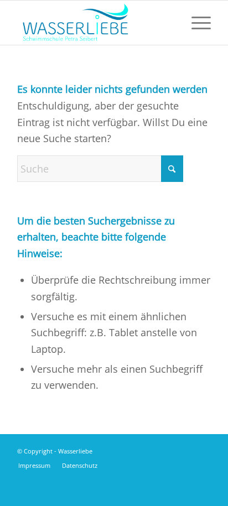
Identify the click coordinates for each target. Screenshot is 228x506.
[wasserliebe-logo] (94, 23)
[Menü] (195, 23)
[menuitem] (195, 23)
